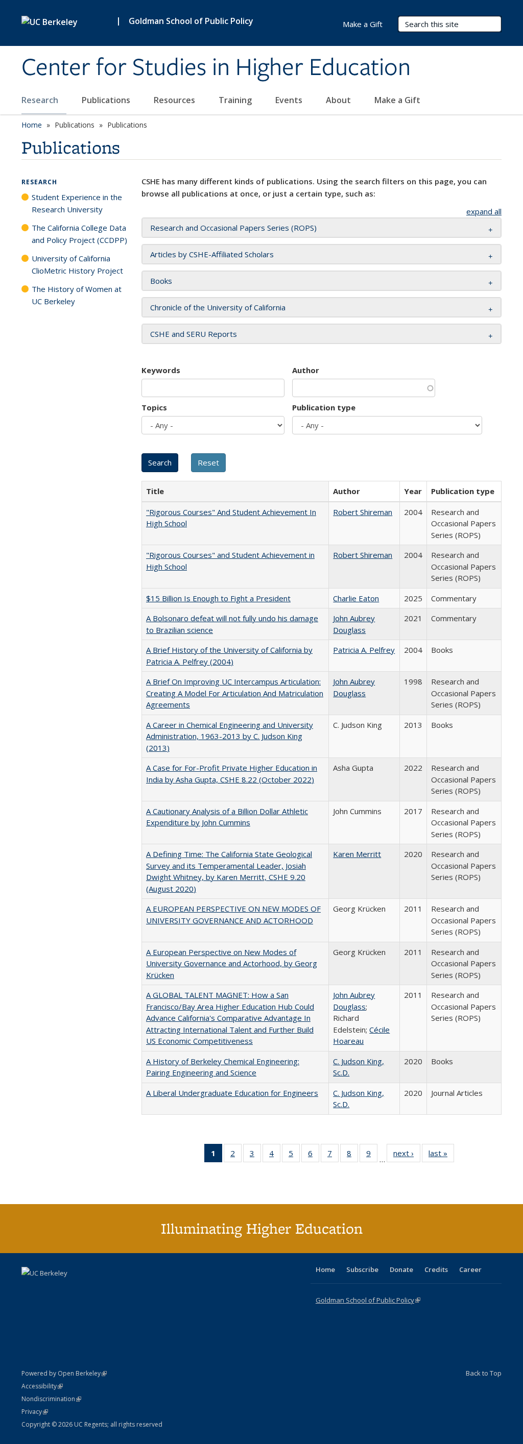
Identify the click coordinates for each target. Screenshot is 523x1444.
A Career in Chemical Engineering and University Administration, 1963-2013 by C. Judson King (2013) (229, 736)
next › (406, 1155)
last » (441, 1155)
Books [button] (161, 281)
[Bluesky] (110, 1290)
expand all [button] (484, 211)
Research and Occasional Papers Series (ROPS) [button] (233, 228)
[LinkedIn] (50, 1290)
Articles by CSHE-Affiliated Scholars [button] (212, 254)
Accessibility (42, 1386)
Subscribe (362, 1269)
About (339, 100)
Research (40, 100)
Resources (175, 100)
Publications (107, 100)
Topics (154, 407)
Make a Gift (397, 100)
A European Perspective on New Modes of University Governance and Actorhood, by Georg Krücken (231, 963)
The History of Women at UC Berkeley (77, 295)
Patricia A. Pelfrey (364, 650)
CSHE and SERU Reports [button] (193, 334)
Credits (436, 1269)
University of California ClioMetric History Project (77, 264)
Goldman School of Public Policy (191, 21)
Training (236, 100)
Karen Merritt (357, 854)
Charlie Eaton (356, 598)
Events (289, 100)
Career (470, 1269)
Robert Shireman (362, 512)
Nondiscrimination (51, 1398)
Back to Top (484, 1373)
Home (31, 125)
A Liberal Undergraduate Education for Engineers (232, 1093)
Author (305, 370)
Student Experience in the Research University (77, 203)
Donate (401, 1269)
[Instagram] (90, 1290)
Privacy (34, 1411)
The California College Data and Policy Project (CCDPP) (79, 234)
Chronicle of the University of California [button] (218, 307)
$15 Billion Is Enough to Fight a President (218, 598)
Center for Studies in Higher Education (216, 68)
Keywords (160, 370)
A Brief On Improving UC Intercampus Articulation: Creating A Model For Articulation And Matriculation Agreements (234, 692)
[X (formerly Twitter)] (31, 1290)
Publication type (323, 407)
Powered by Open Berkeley (64, 1373)
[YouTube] (70, 1290)
